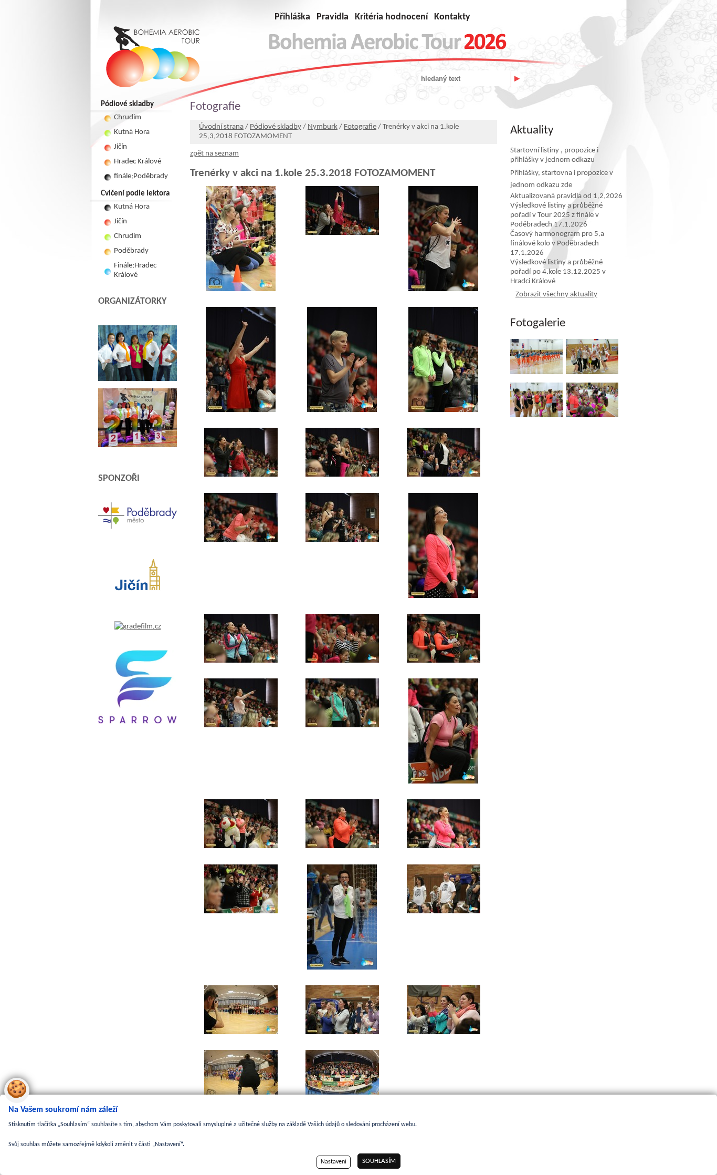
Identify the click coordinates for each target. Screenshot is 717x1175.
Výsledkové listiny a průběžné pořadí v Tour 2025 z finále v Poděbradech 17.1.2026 (556, 215)
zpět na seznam (214, 154)
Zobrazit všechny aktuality (556, 294)
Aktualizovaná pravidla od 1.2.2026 (566, 196)
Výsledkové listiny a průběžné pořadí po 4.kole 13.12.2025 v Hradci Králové (558, 272)
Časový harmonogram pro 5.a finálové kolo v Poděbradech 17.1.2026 (557, 243)
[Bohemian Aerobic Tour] (152, 56)
